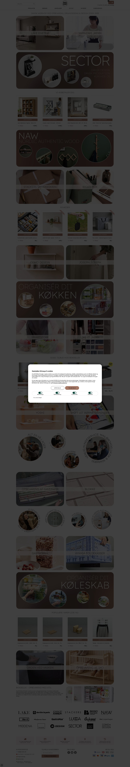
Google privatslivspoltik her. (60, 383)
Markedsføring (57, 394)
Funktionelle (74, 394)
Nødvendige (40, 394)
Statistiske (90, 394)
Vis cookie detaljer (37, 397)
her (45, 381)
